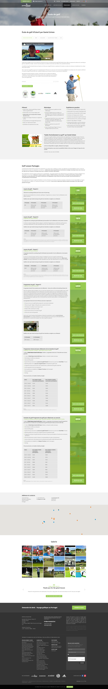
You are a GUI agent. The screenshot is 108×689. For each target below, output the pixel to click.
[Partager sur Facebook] (56, 81)
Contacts (78, 1)
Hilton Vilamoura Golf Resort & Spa (42, 644)
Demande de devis (79, 609)
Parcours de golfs (57, 5)
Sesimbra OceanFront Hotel (26, 659)
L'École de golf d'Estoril (27, 37)
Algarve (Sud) (39, 641)
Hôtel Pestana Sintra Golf (26, 655)
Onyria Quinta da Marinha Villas (27, 645)
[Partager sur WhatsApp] (53, 81)
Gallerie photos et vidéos (52, 37)
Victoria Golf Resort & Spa (41, 664)
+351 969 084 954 (41, 497)
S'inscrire (82, 664)
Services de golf (75, 5)
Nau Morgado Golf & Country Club (42, 665)
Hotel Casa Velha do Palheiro (56, 648)
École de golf (67, 5)
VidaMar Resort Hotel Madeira (56, 647)
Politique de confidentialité (79, 655)
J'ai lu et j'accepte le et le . (76, 656)
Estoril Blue (61, 361)
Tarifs (36, 37)
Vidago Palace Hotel (54, 642)
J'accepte (70, 686)
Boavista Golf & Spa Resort (41, 645)
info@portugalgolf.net (49, 622)
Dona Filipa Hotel (39, 654)
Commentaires (72, 1)
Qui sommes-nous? (64, 1)
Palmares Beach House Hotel (41, 657)
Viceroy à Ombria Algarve (41, 670)
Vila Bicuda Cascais (25, 662)
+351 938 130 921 (48, 626)
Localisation (42, 37)
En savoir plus (62, 686)
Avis (61, 37)
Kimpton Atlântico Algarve (41, 651)
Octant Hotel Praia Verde (41, 663)
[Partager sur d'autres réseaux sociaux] (57, 81)
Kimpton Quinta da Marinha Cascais (27, 647)
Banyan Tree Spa (42, 369)
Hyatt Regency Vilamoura (41, 648)
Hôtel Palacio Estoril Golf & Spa (27, 646)
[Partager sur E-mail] (55, 81)
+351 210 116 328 (47, 625)
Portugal (58, 1)
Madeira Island (54, 646)
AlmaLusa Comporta (25, 660)
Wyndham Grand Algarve (41, 666)
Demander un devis (26, 1)
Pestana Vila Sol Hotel (40, 652)
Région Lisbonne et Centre (27, 641)
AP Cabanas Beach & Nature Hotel (42, 669)
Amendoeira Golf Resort (41, 653)
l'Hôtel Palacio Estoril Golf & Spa (35, 352)
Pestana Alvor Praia (40, 642)
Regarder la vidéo (27, 86)
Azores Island (54, 650)
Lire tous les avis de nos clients (54, 597)
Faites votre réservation (78, 203)
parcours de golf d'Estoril (42, 361)
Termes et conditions (73, 656)
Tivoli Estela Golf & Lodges (55, 644)
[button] (54, 519)
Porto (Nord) (54, 641)
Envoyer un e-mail (78, 208)
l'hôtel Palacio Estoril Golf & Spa (35, 421)
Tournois (84, 5)
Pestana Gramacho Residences (42, 658)
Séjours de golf (47, 5)
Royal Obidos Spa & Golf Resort (27, 648)
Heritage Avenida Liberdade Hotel (27, 661)
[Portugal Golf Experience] (26, 5)
